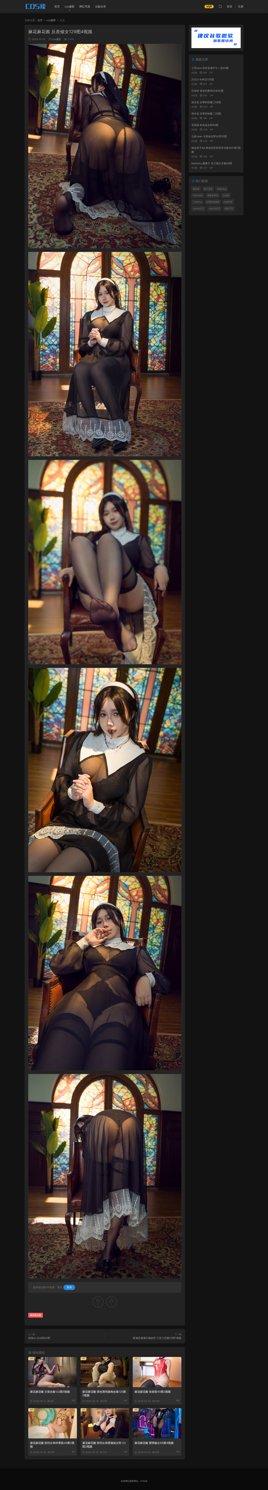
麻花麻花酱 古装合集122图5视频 (50, 1391)
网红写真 (84, 6)
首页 (57, 6)
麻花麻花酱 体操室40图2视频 (153, 1391)
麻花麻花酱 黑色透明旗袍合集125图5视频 (104, 1393)
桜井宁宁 (229, 208)
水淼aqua (221, 188)
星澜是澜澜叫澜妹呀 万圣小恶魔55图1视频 (157, 1337)
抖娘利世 (228, 202)
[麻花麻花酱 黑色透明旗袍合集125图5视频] (105, 1372)
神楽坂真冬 (212, 195)
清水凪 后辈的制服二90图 (206, 113)
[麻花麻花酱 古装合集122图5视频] (52, 1372)
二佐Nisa (197, 202)
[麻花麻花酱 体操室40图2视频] (157, 1372)
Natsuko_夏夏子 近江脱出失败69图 (211, 163)
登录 (69, 1287)
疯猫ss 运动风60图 (39, 1337)
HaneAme (198, 195)
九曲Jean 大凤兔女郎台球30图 (209, 136)
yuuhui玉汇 (198, 208)
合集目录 (100, 6)
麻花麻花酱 (35, 1315)
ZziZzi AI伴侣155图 (202, 79)
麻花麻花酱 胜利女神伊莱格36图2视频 (52, 1444)
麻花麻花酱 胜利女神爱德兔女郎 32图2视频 (104, 1444)
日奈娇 (226, 195)
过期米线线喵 (212, 202)
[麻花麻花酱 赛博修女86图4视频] (157, 1423)
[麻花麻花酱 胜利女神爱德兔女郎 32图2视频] (105, 1423)
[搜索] (220, 6)
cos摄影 (70, 6)
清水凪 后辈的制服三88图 (206, 102)
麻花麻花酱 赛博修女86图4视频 (154, 1443)
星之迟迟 (208, 188)
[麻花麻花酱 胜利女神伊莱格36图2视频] (52, 1423)
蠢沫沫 (196, 188)
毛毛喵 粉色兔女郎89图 (204, 125)
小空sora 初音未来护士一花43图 (210, 67)
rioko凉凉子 (214, 208)
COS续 (35, 6)
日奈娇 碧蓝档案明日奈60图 (207, 90)
